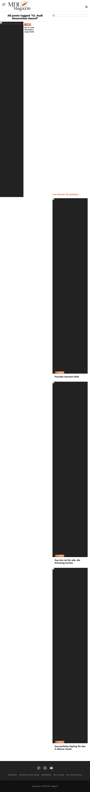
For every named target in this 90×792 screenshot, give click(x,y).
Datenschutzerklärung (29, 775)
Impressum (12, 775)
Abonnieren (46, 775)
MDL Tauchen (58, 775)
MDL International (74, 775)
